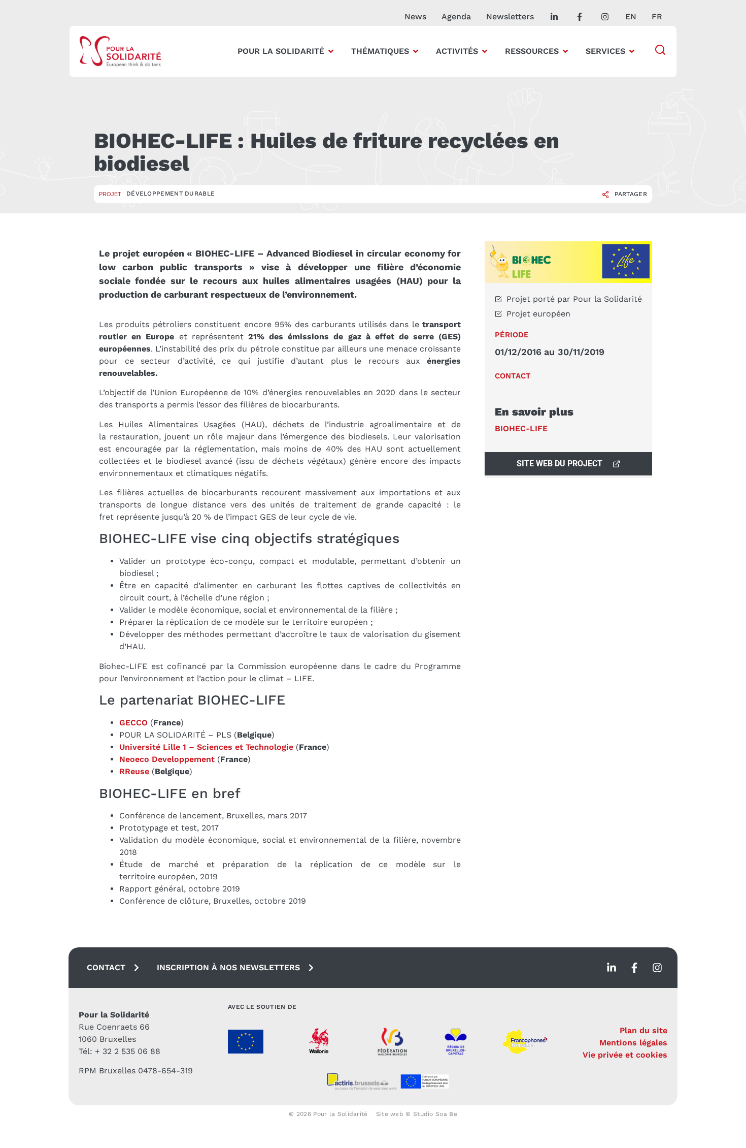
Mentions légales (633, 1042)
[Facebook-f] (634, 968)
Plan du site (643, 1030)
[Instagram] (657, 968)
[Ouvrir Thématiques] (416, 51)
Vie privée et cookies (625, 1055)
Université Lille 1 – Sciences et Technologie (207, 747)
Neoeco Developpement (167, 759)
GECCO (133, 722)
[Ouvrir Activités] (485, 51)
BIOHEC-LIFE (521, 428)
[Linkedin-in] (611, 968)
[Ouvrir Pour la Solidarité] (331, 51)
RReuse (134, 771)
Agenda (456, 16)
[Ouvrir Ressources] (565, 51)
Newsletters (510, 16)
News (415, 16)
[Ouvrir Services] (632, 51)
